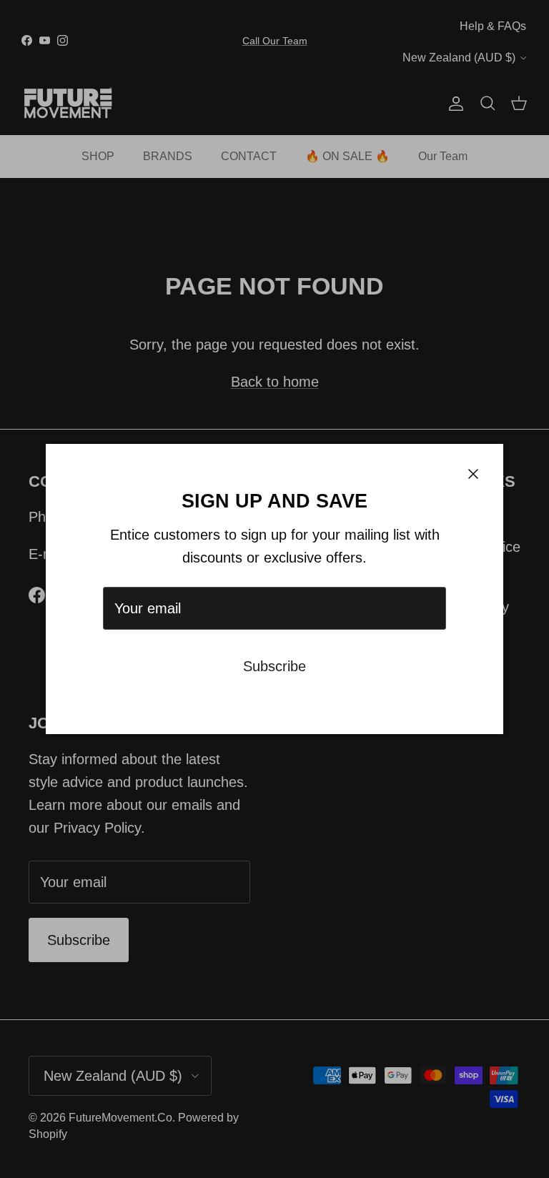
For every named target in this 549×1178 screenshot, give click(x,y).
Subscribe (274, 666)
